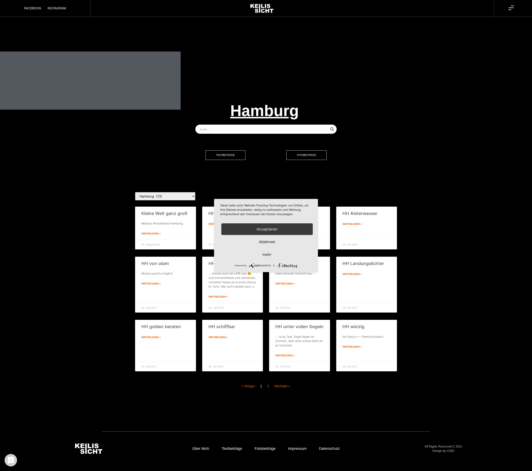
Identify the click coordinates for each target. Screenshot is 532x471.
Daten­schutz (329, 448)
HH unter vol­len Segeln (299, 326)
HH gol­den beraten (161, 326)
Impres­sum (297, 448)
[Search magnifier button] (332, 129)
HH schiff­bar (221, 326)
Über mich (200, 448)
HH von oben (155, 263)
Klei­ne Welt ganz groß (164, 213)
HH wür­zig (353, 326)
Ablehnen (267, 242)
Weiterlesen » (151, 233)
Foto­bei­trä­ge (265, 448)
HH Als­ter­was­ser (359, 213)
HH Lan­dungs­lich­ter (363, 263)
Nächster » (282, 386)
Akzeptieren (267, 229)
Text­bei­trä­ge (232, 448)
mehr (267, 254)
